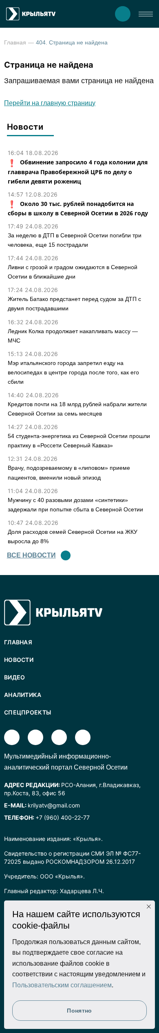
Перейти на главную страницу (49, 103)
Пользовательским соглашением (62, 985)
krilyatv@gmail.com (54, 805)
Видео (14, 677)
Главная (15, 42)
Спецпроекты (27, 712)
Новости (18, 659)
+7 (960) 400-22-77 (62, 817)
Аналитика (23, 694)
